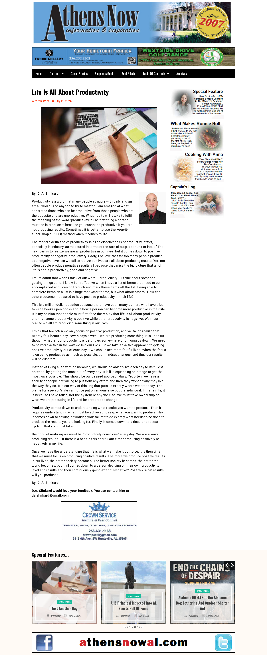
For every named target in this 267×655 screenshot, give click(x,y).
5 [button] (138, 627)
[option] (64, 592)
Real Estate (128, 73)
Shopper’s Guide (104, 73)
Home (38, 73)
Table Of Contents (154, 73)
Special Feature (64, 596)
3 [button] (132, 627)
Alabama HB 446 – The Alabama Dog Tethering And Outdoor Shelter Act (133, 603)
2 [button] (128, 627)
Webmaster (56, 615)
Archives (181, 73)
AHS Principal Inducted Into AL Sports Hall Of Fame (65, 605)
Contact (55, 73)
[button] (227, 565)
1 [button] (125, 627)
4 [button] (135, 627)
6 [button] (142, 627)
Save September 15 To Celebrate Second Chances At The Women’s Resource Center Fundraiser (202, 603)
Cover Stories (79, 73)
